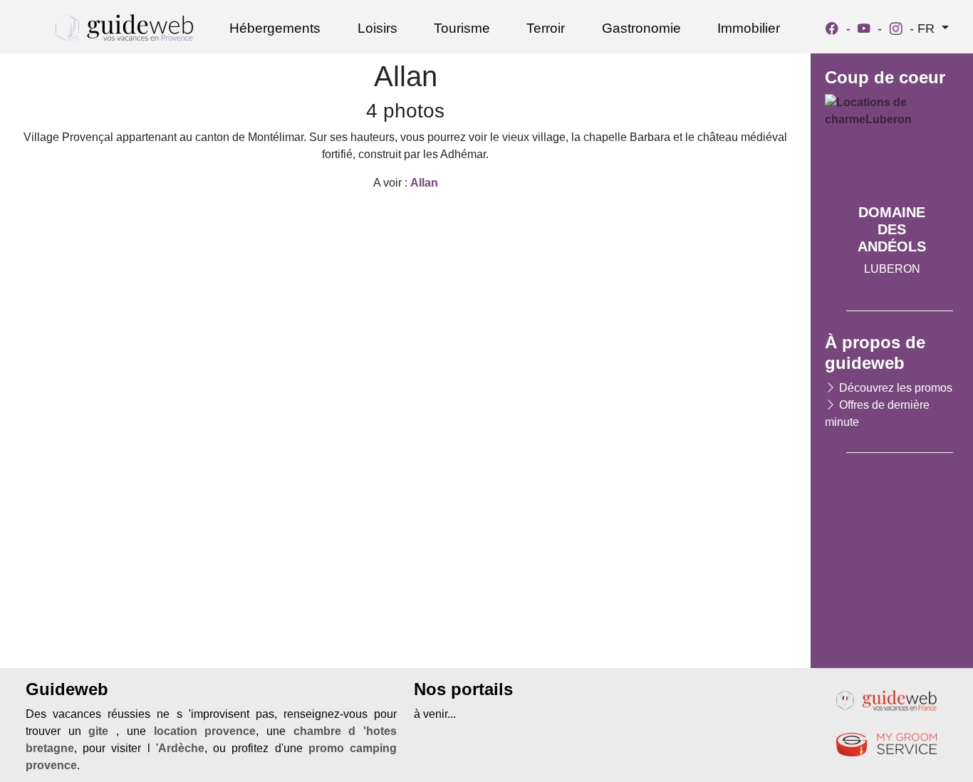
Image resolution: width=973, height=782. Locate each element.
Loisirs (377, 28)
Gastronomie (641, 28)
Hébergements (275, 28)
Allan (424, 183)
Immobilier (748, 28)
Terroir (545, 28)
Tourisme (462, 28)
